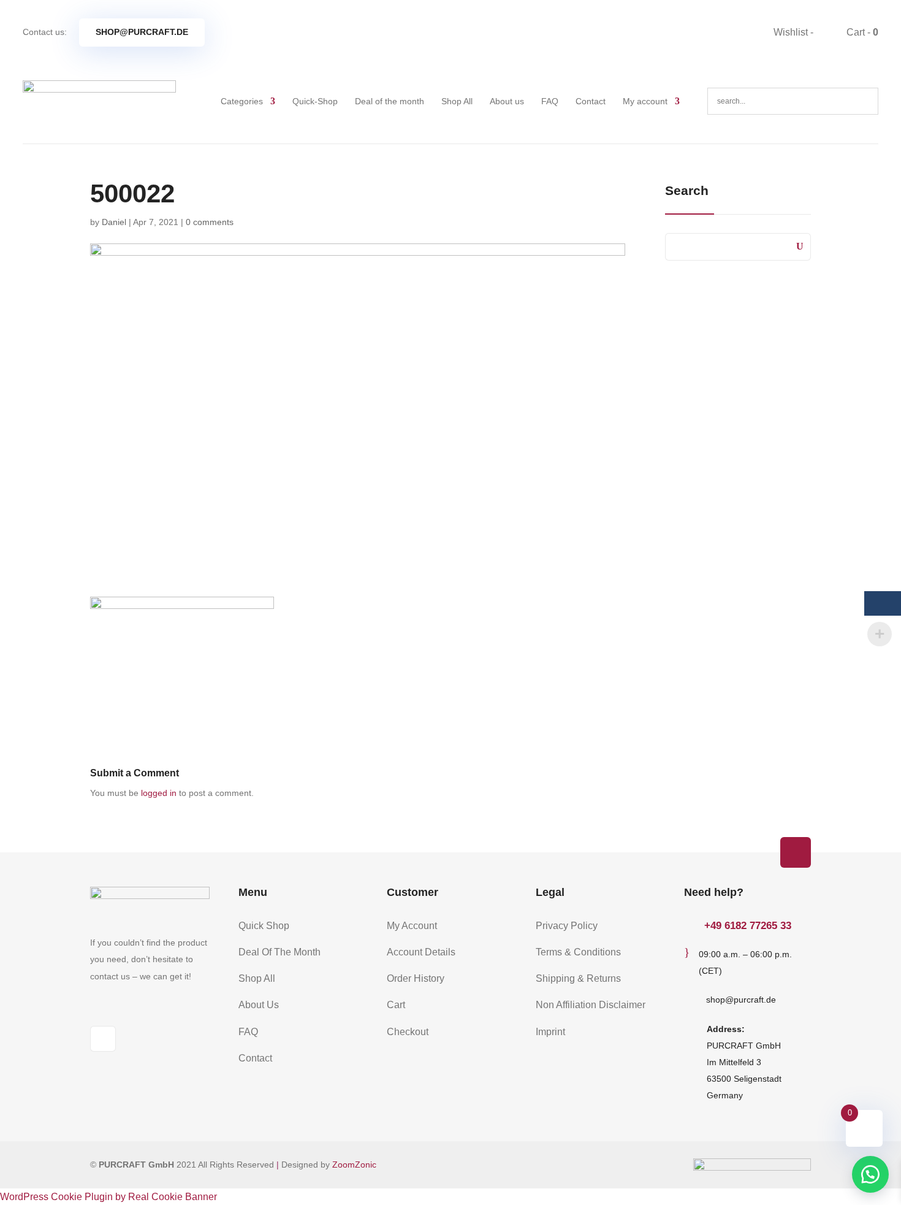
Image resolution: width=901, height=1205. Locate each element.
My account (645, 101)
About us (507, 101)
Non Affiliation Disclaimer (590, 1005)
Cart (396, 1005)
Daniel (114, 222)
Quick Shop (263, 925)
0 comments (210, 222)
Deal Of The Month (279, 952)
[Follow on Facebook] (103, 1039)
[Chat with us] (870, 1174)
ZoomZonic (354, 1164)
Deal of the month (389, 101)
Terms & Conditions (578, 952)
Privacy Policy (567, 925)
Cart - (861, 32)
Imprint (550, 1032)
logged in (159, 793)
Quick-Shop (315, 101)
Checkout (407, 1032)
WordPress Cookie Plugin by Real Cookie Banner (108, 1197)
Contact (591, 101)
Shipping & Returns (578, 978)
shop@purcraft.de (142, 32)
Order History (415, 978)
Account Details (421, 952)
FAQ (549, 101)
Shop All (457, 101)
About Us (258, 1005)
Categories (242, 101)
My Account (412, 925)
